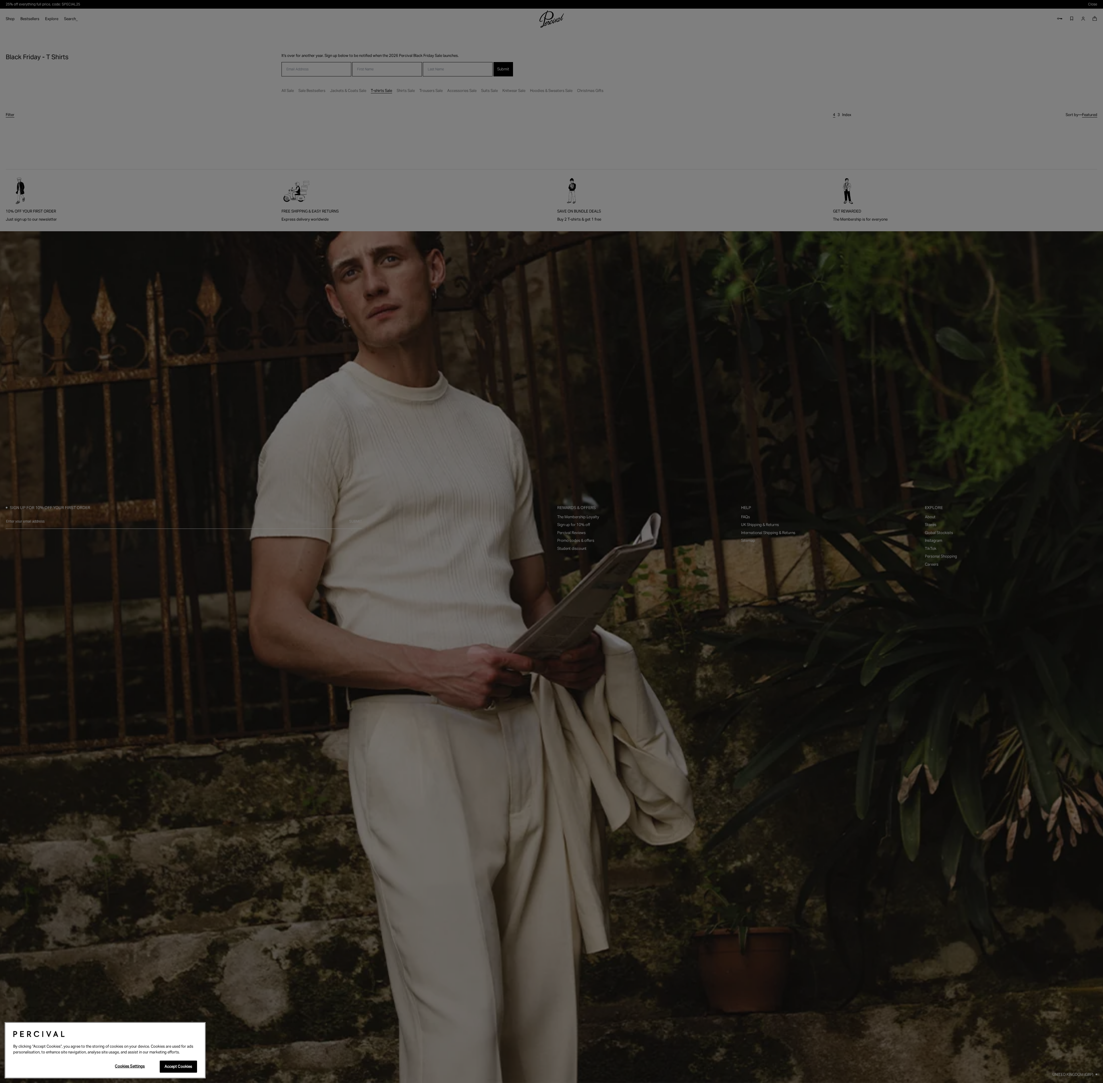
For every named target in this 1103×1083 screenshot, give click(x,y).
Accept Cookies (178, 1066)
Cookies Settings (130, 1066)
